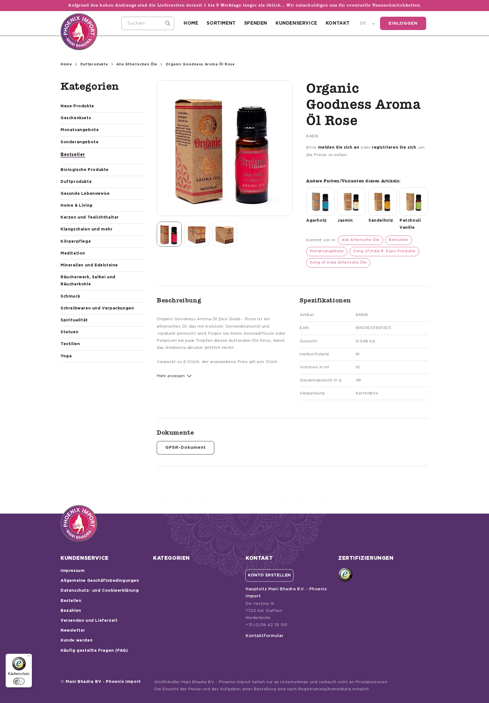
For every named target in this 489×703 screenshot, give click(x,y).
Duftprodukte (94, 64)
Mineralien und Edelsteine (89, 265)
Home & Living (77, 206)
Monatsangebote (80, 130)
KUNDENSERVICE (296, 23)
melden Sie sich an (338, 147)
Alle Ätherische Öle (360, 240)
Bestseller (73, 154)
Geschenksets (76, 118)
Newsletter (73, 631)
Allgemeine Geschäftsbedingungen (100, 581)
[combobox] (148, 23)
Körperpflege (76, 241)
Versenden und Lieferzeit (89, 621)
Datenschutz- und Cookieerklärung (100, 591)
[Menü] (28, 657)
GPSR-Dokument (185, 447)
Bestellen (71, 601)
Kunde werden (77, 640)
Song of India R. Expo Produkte (384, 251)
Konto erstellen (269, 575)
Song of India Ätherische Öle (338, 262)
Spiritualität (74, 320)
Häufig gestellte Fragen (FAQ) (94, 651)
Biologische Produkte (85, 170)
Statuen (69, 332)
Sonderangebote (79, 142)
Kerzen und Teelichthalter (90, 217)
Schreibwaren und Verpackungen (97, 308)
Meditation (73, 253)
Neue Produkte (77, 106)
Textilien (70, 344)
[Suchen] (168, 23)
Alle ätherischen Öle (136, 64)
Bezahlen (71, 611)
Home (66, 64)
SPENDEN (255, 23)
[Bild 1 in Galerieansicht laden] (169, 234)
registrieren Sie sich (394, 147)
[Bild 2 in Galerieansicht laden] (197, 234)
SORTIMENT (221, 23)
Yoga (66, 356)
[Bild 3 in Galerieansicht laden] (225, 234)
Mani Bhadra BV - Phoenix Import (103, 682)
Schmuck (70, 296)
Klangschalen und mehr (87, 229)
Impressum (73, 571)
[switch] (19, 681)
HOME (191, 23)
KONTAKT (338, 23)
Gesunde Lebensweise (85, 194)
